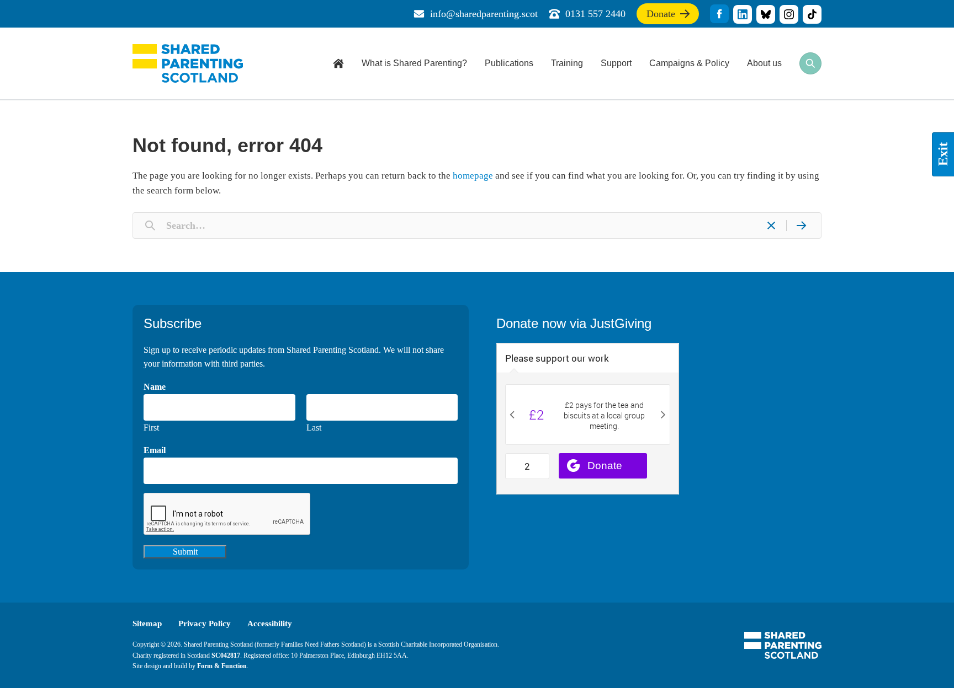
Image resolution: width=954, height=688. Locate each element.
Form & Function (222, 666)
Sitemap (147, 623)
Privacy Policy (204, 623)
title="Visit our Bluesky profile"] (765, 14)
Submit (185, 551)
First (151, 427)
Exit (943, 154)
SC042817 (225, 655)
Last (313, 427)
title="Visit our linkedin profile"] (742, 14)
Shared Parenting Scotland (187, 63)
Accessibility (269, 623)
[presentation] (227, 514)
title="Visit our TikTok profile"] (812, 14)
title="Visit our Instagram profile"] (789, 14)
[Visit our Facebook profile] (719, 13)
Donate (661, 16)
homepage (473, 175)
